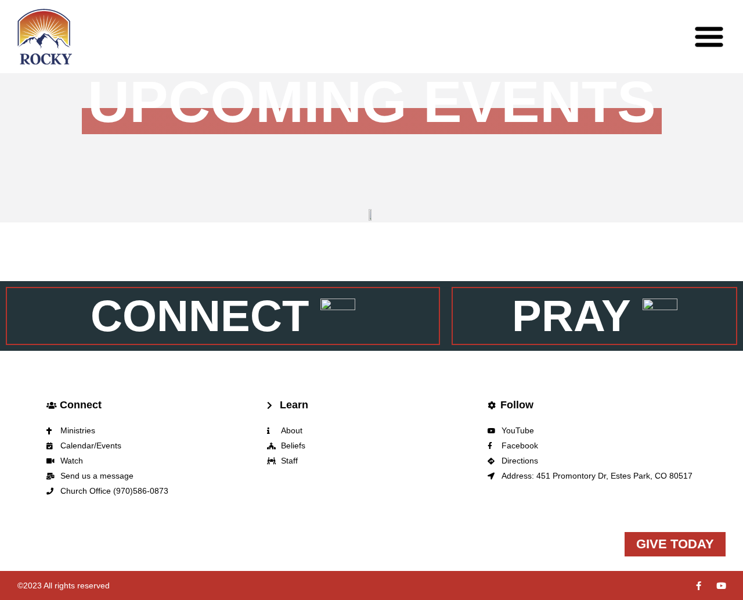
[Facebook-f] (698, 585)
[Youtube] (721, 585)
